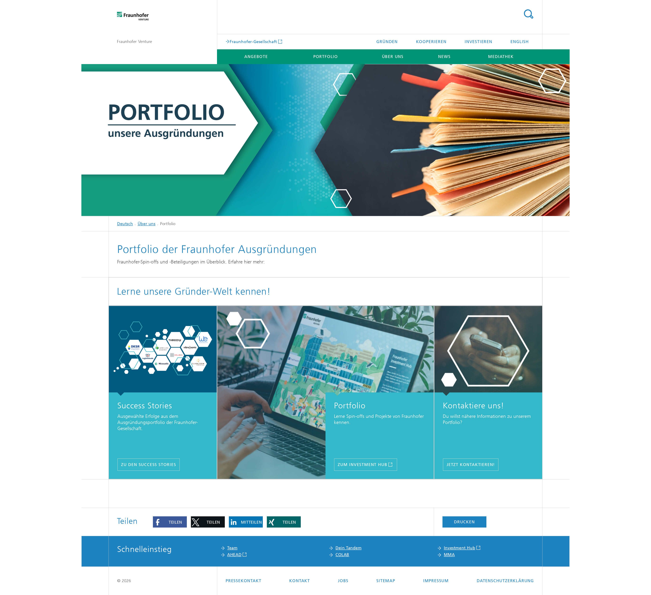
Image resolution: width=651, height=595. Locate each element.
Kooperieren (431, 41)
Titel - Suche (528, 14)
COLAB (342, 554)
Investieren (478, 41)
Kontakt (299, 580)
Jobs (343, 580)
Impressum (436, 580)
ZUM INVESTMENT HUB (362, 464)
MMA (449, 554)
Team (232, 548)
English (519, 41)
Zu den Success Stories (148, 464)
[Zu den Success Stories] (163, 351)
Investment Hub (459, 548)
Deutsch (125, 223)
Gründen (387, 41)
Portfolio (325, 56)
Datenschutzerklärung (505, 580)
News (444, 56)
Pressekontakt (243, 580)
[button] (170, 522)
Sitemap (385, 580)
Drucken (464, 522)
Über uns (392, 56)
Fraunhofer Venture (134, 41)
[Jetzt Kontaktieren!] (488, 351)
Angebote (256, 56)
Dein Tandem (349, 548)
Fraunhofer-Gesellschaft (253, 41)
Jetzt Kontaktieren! (471, 464)
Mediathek (501, 56)
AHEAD (234, 554)
